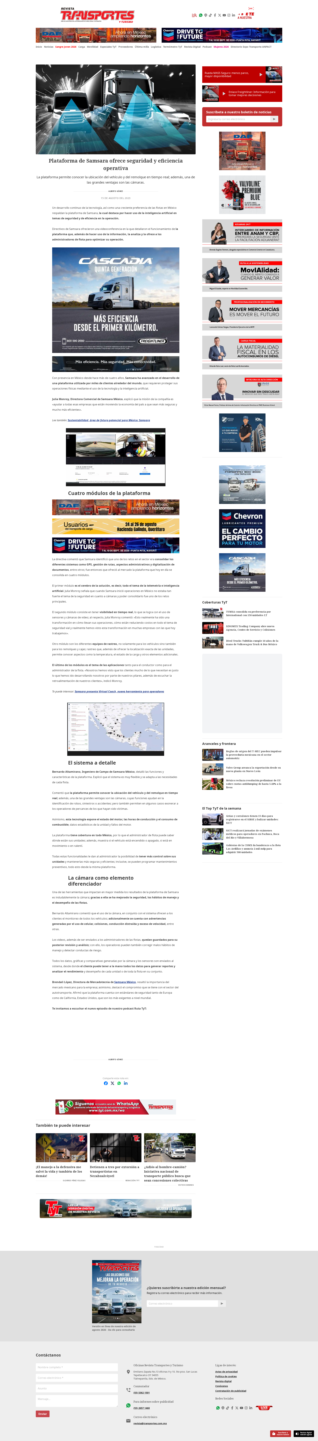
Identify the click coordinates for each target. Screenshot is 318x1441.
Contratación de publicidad (230, 1390)
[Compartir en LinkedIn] (126, 1083)
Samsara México (125, 982)
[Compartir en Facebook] (106, 1083)
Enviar (42, 1414)
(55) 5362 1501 (141, 1392)
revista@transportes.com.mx (150, 1423)
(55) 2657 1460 (141, 1408)
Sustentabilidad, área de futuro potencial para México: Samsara (109, 420)
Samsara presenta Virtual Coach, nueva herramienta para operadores (119, 691)
